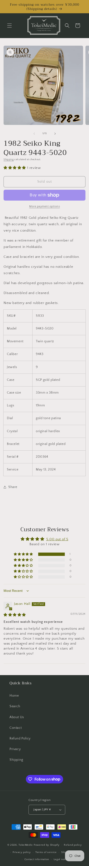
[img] (15, 615)
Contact (15, 728)
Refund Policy (20, 738)
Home (14, 696)
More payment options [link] (44, 206)
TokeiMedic (26, 845)
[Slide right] (55, 133)
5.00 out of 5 (57, 539)
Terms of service (46, 852)
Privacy (15, 749)
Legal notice (61, 859)
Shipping (9, 159)
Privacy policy (22, 852)
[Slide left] (34, 133)
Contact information (36, 859)
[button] (9, 25)
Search (14, 706)
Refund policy (73, 845)
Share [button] (12, 487)
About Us (16, 717)
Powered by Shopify (47, 845)
